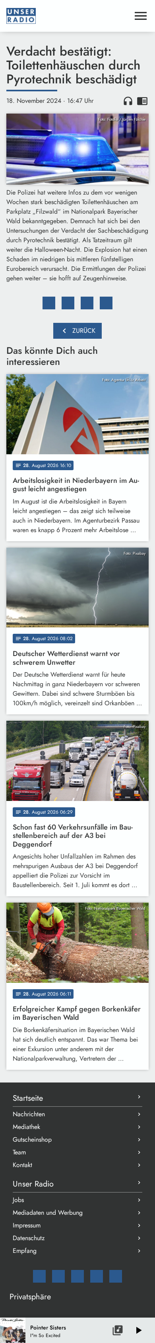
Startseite (28, 1098)
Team (19, 1152)
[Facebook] (58, 1276)
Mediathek (26, 1126)
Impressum (27, 1225)
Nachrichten (29, 1114)
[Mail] (39, 1276)
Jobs (18, 1199)
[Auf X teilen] (68, 303)
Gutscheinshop (32, 1139)
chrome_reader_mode (142, 100)
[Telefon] (96, 1276)
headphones (128, 100)
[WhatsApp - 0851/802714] (115, 1276)
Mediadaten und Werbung (48, 1212)
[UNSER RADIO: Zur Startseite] (68, 16)
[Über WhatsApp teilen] (87, 303)
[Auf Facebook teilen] (49, 303)
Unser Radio (33, 1184)
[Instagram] (77, 1276)
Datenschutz (29, 1238)
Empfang (25, 1250)
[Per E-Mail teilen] (106, 303)
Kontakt (22, 1164)
